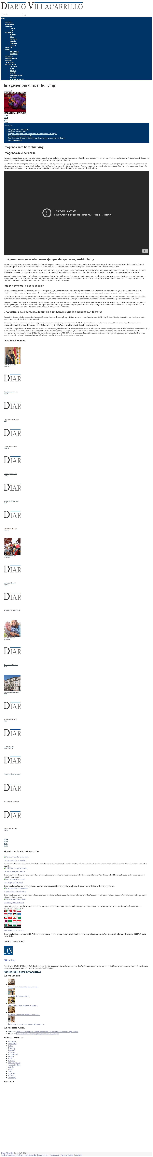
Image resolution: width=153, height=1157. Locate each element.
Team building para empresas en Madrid (22, 1005)
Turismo (13, 71)
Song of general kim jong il (13, 883)
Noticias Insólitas (17, 79)
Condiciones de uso (8, 1155)
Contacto (78, 1155)
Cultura (8, 26)
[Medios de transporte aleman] (76, 868)
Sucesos (13, 77)
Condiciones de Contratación (48, 1155)
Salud (12, 69)
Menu (3, 18)
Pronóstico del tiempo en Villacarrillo (22, 972)
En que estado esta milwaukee (15, 891)
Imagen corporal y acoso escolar (20, 136)
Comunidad (14, 52)
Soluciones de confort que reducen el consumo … (26, 1024)
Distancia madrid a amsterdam (15, 860)
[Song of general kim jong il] (76, 879)
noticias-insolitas (14, 1065)
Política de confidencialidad (27, 1155)
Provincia (13, 54)
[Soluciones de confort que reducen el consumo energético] (11, 1022)
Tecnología (9, 62)
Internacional (11, 58)
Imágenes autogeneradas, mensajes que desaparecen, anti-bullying (32, 134)
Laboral (13, 45)
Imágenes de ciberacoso (17, 132)
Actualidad (9, 24)
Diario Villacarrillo (7, 1153)
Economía (9, 32)
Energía (13, 41)
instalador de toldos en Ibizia (18, 996)
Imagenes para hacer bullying (18, 129)
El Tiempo (8, 22)
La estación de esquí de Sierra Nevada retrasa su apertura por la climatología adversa (47, 1032)
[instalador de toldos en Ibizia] (11, 994)
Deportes (8, 60)
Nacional (9, 56)
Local (7, 49)
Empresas (13, 39)
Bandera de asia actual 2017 (14, 930)
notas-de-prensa (14, 1063)
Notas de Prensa (16, 75)
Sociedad (13, 66)
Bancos (13, 35)
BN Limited (9, 960)
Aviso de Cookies (67, 1155)
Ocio (11, 30)
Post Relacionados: (15, 140)
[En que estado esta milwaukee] (76, 888)
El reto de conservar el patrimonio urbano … (24, 1015)
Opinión (13, 73)
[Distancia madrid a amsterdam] (76, 857)
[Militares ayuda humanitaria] (76, 899)
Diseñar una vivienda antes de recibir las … (23, 987)
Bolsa (12, 37)
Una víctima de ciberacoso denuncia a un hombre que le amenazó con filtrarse (36, 138)
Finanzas (13, 43)
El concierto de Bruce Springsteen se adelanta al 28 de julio (37, 1034)
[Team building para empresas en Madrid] (11, 1003)
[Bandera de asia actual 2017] (76, 918)
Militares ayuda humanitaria (14, 903)
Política (8, 47)
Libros (12, 28)
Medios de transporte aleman (14, 871)
